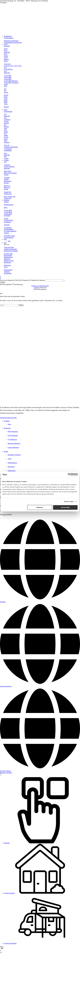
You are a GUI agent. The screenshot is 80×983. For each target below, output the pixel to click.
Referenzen (7, 262)
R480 (5, 102)
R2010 (6, 95)
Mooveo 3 (7, 187)
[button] (3, 2)
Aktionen (7, 271)
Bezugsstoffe (8, 255)
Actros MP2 (7, 77)
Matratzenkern (8, 257)
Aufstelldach (8, 150)
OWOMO (7, 215)
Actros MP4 (7, 79)
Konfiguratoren (8, 38)
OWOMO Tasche (9, 236)
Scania (6, 56)
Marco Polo (7, 171)
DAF (5, 54)
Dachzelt (6, 142)
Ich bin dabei (65, 507)
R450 (5, 100)
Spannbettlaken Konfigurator (13, 42)
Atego (6, 84)
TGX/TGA (7, 64)
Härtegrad (7, 259)
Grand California (9, 166)
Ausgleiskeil (8, 227)
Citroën (6, 158)
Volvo (6, 57)
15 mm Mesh (8, 212)
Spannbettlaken (8, 229)
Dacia (6, 139)
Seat (5, 133)
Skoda (6, 135)
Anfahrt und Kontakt (10, 249)
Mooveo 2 (7, 185)
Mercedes (7, 52)
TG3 (5, 67)
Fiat (5, 125)
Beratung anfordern (6, 772)
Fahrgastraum (8, 111)
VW (5, 114)
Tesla (5, 140)
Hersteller (7, 46)
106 (5, 90)
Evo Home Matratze (10, 231)
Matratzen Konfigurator (11, 41)
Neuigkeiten (7, 273)
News (6, 267)
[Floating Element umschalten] (1, 775)
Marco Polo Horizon (10, 173)
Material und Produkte (11, 251)
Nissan (6, 132)
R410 (5, 97)
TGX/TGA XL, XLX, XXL (13, 66)
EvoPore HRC (8, 254)
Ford (5, 130)
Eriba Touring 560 (9, 196)
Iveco (5, 50)
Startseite (36, 287)
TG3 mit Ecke (8, 69)
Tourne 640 (7, 192)
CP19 (5, 99)
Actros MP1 (7, 75)
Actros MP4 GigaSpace (11, 82)
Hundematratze (8, 204)
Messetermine (8, 270)
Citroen (6, 121)
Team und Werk (9, 247)
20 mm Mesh (8, 214)
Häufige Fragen (9, 261)
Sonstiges (7, 225)
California (7, 165)
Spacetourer (7, 181)
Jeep (5, 118)
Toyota (6, 137)
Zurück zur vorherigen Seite (40, 286)
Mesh (5, 207)
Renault (6, 59)
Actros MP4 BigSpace (11, 81)
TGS (5, 71)
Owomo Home (8, 220)
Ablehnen (39, 507)
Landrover (7, 119)
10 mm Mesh (8, 210)
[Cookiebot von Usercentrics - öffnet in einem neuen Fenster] (69, 474)
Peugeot (6, 123)
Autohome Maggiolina (11, 147)
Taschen (6, 233)
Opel (5, 128)
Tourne (6, 189)
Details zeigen (69, 501)
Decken (6, 202)
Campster (7, 177)
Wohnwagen (8, 194)
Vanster (6, 179)
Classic (6, 218)
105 (5, 89)
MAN (6, 49)
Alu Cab (6, 145)
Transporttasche (9, 237)
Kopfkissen (7, 222)
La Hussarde (8, 148)
